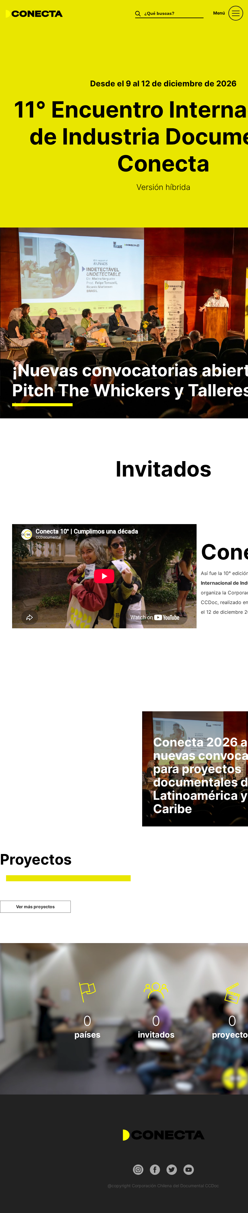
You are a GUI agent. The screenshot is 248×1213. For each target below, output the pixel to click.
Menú (219, 12)
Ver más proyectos (35, 906)
